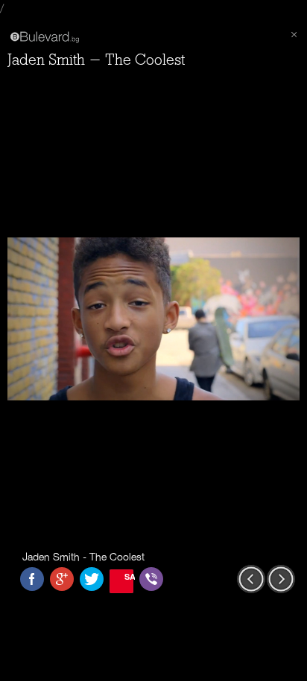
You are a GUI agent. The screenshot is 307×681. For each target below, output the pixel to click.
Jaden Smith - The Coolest (96, 59)
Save (128, 576)
